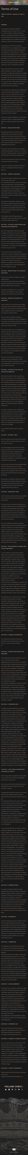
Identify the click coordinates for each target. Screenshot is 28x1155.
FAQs (6, 1139)
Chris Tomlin (15, 1152)
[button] (3, 2)
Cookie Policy (10, 1143)
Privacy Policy (12, 1139)
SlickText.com (19, 1137)
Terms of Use (19, 1139)
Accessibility (18, 1143)
